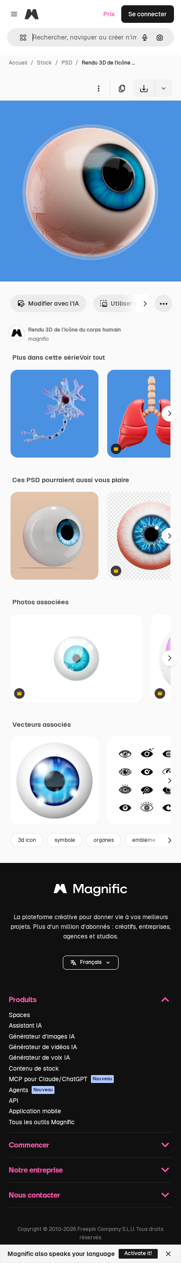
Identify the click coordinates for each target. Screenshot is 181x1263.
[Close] (168, 1254)
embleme (144, 840)
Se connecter (147, 14)
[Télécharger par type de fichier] (163, 88)
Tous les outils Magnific (42, 1122)
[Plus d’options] (98, 88)
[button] (91, 963)
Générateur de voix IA (39, 1057)
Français (90, 962)
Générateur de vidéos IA (43, 1047)
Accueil (18, 62)
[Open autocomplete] (19, 37)
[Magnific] (90, 891)
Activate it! (138, 1253)
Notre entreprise (36, 1169)
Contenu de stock (34, 1068)
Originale (58, 117)
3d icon (27, 840)
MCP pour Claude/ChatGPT (60, 1079)
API (13, 1100)
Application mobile (35, 1111)
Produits (22, 999)
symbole (64, 840)
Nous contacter (34, 1194)
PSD (67, 62)
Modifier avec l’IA (53, 303)
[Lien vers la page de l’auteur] (17, 334)
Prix (109, 14)
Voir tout (92, 357)
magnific (38, 339)
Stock (44, 62)
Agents (31, 1090)
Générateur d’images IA (42, 1036)
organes (104, 840)
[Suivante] (145, 303)
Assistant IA (25, 1025)
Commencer (29, 1144)
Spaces (19, 1015)
